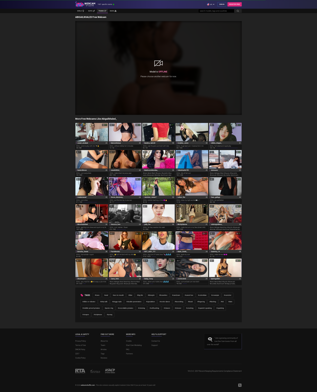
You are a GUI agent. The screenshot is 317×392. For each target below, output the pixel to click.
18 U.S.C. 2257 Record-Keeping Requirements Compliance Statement (215, 371)
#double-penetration (133, 302)
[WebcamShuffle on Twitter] (240, 385)
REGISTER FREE (234, 4)
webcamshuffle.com (88, 385)
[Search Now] (238, 11)
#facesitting (179, 302)
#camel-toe (189, 295)
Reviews (104, 358)
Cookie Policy (80, 358)
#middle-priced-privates (91, 308)
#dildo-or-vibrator (88, 302)
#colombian (202, 295)
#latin (230, 302)
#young (109, 314)
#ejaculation (150, 302)
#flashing (213, 302)
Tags (103, 354)
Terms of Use (80, 345)
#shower (178, 308)
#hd (222, 302)
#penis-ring (109, 308)
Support (154, 345)
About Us (104, 341)
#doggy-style (117, 302)
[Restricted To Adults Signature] (80, 371)
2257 (77, 354)
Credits (129, 341)
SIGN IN (221, 4)
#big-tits (140, 295)
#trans (97, 295)
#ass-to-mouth (118, 295)
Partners (129, 354)
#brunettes (163, 295)
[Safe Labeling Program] (95, 371)
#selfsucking (154, 308)
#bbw (130, 295)
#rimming (141, 308)
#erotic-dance (165, 302)
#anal (106, 295)
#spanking (220, 308)
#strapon (85, 314)
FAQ (127, 349)
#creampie (215, 295)
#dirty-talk (103, 302)
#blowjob (151, 295)
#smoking (189, 308)
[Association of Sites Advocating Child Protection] (110, 371)
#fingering (201, 302)
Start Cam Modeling (134, 345)
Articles (104, 349)
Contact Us (155, 341)
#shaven (167, 308)
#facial (190, 302)
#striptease (98, 314)
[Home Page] (85, 4)
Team (103, 345)
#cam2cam (176, 295)
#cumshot (227, 295)
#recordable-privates (125, 308)
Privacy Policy (80, 341)
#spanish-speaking (205, 308)
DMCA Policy (80, 349)
